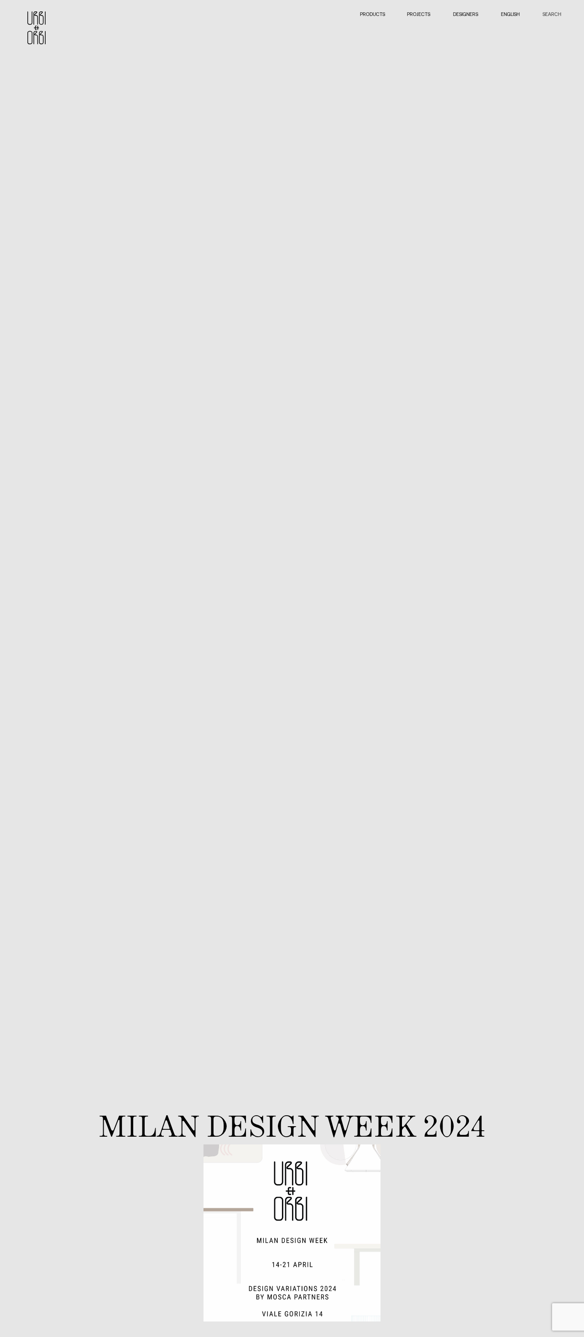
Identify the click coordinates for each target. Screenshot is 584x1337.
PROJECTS (418, 14)
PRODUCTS (372, 14)
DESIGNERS (465, 14)
